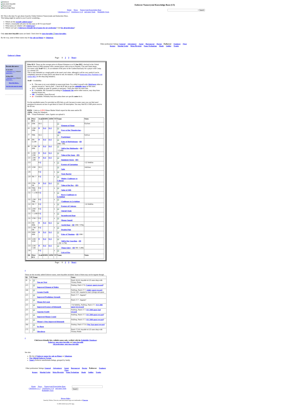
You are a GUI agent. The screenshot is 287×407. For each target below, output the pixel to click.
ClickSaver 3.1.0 (77, 12)
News (76, 10)
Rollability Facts (103, 12)
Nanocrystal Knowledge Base (90, 10)
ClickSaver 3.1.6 (11, 78)
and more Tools (89, 12)
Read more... (9, 73)
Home (69, 10)
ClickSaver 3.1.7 (64, 12)
